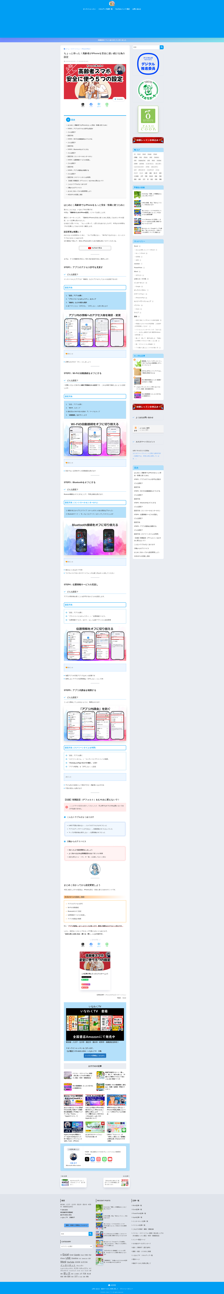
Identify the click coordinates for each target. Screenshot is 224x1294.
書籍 (136, 316)
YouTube (110, 1162)
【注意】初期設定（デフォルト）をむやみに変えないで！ (86, 180)
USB (148, 160)
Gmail (144, 154)
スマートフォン (121, 995)
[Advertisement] (112, 24)
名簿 (138, 260)
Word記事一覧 (137, 1205)
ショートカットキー (139, 166)
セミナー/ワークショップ (143, 301)
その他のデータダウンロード (142, 1243)
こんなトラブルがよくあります (77, 184)
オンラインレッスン (89, 9)
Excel (139, 154)
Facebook (93, 1162)
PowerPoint (139, 267)
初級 (156, 176)
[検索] (162, 47)
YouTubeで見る (97, 248)
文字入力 (139, 275)
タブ (135, 170)
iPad (140, 157)
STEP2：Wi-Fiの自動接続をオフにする (80, 139)
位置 (146, 173)
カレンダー (158, 163)
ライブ (135, 173)
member (138, 264)
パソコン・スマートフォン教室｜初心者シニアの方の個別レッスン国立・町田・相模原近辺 (148, 1234)
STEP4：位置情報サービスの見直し (79, 160)
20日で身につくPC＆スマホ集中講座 (148, 320)
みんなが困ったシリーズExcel (146, 250)
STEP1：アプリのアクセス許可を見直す (80, 128)
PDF (135, 160)
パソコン (138, 305)
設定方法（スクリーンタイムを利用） (79, 177)
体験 (150, 173)
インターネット (149, 163)
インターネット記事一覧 (140, 1221)
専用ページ (136, 1259)
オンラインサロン (141, 290)
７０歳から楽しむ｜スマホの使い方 (148, 347)
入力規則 (136, 176)
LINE (104, 1162)
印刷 (160, 176)
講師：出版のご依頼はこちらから (76, 1225)
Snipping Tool (142, 160)
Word (153, 160)
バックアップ (150, 170)
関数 (160, 179)
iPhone (145, 157)
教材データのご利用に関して (142, 1263)
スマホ (147, 166)
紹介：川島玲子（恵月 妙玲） (142, 1247)
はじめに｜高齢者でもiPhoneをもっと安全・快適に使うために (87, 125)
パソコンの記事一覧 (139, 1225)
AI (134, 154)
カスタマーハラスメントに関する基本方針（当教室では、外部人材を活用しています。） (147, 456)
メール (157, 170)
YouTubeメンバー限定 (122, 9)
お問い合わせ (136, 9)
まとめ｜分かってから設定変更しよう (79, 191)
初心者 (151, 176)
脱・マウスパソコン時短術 (145, 344)
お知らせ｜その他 (141, 279)
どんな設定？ (72, 132)
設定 (124, 998)
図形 (135, 179)
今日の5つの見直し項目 (75, 194)
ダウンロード (142, 170)
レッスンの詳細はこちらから (95, 1055)
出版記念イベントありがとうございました (112, 40)
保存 (160, 173)
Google (149, 154)
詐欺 (156, 179)
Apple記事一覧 (137, 1217)
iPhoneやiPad (110, 995)
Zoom (139, 309)
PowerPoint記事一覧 (139, 1213)
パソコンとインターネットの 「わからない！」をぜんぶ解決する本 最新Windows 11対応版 (148, 332)
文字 (144, 179)
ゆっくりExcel (141, 253)
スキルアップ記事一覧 (106, 9)
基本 (140, 179)
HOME (113, 1285)
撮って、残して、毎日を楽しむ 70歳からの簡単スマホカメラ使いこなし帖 (148, 339)
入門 (142, 176)
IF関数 (135, 157)
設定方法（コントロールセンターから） (80, 156)
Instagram (98, 1162)
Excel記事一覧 (137, 1209)
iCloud (155, 154)
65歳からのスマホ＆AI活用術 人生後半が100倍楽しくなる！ (148, 325)
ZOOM (135, 163)
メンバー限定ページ (139, 1239)
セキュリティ (154, 166)
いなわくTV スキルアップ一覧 (143, 1255)
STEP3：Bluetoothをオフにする (78, 149)
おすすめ (142, 163)
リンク (141, 173)
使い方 (155, 173)
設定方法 (70, 135)
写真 (146, 176)
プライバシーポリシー (126, 1289)
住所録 (139, 256)
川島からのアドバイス (75, 187)
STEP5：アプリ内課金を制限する (78, 170)
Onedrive (156, 157)
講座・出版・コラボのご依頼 (142, 1251)
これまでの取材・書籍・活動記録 (143, 1229)
